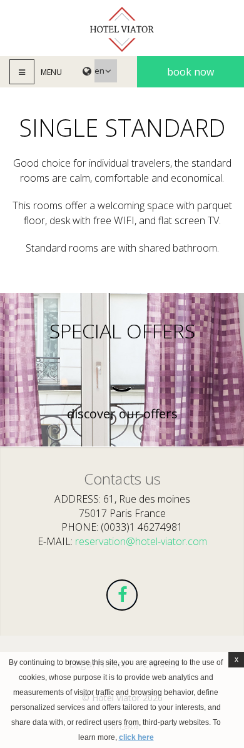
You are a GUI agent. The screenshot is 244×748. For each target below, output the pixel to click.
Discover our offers (122, 413)
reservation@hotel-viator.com (141, 541)
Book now (190, 72)
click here (136, 737)
